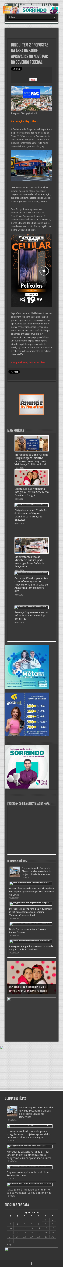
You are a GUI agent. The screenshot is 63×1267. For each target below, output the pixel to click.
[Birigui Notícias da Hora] (31, 5)
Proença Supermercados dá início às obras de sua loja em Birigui (31, 615)
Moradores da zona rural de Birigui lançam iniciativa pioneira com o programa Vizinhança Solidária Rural (31, 459)
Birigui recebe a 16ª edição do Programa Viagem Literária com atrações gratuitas (31, 515)
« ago (9, 1244)
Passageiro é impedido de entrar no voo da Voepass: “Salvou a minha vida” (29, 1191)
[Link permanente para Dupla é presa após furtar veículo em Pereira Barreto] (31, 924)
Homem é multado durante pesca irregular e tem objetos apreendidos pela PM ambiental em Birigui (31, 891)
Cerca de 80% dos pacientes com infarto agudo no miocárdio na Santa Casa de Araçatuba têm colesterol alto (31, 585)
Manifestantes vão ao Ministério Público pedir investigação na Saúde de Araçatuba (29, 561)
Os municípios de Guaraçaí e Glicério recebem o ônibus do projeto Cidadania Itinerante (36, 871)
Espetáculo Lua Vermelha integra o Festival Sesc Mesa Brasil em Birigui (32, 492)
